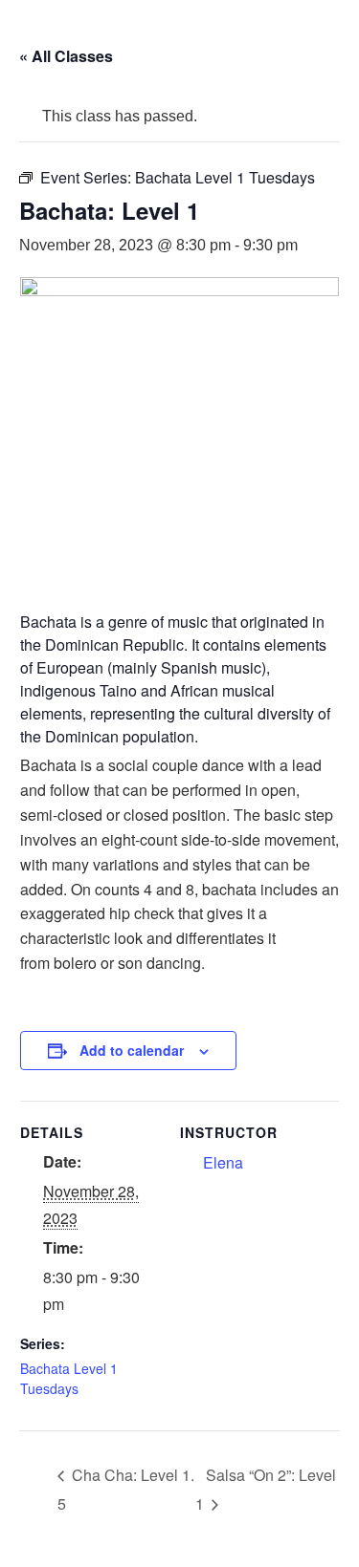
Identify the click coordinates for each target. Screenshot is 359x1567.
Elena (223, 1162)
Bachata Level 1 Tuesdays (69, 1378)
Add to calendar (131, 1050)
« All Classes (66, 56)
